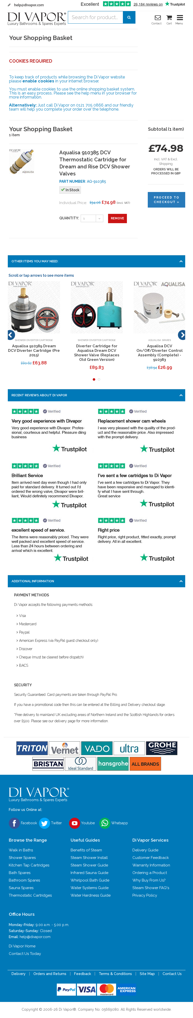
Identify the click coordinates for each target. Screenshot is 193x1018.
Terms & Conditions (115, 974)
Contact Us (172, 974)
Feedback (82, 974)
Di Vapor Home (22, 946)
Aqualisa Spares (159, 340)
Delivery (19, 974)
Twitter (56, 823)
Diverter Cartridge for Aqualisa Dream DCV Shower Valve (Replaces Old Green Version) (96, 353)
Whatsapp (119, 823)
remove (117, 218)
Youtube (87, 823)
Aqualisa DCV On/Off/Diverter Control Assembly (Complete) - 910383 (159, 353)
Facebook (28, 823)
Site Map (147, 974)
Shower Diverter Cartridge (34, 340)
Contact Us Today (25, 953)
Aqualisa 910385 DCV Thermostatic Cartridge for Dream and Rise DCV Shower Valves (94, 163)
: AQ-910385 (82, 181)
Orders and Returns (49, 974)
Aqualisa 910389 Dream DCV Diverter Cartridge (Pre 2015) (34, 350)
